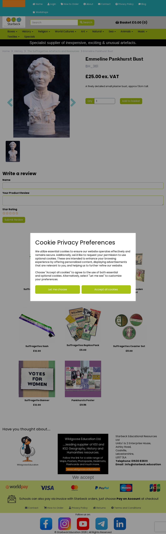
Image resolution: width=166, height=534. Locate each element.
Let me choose (57, 289)
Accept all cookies (106, 289)
